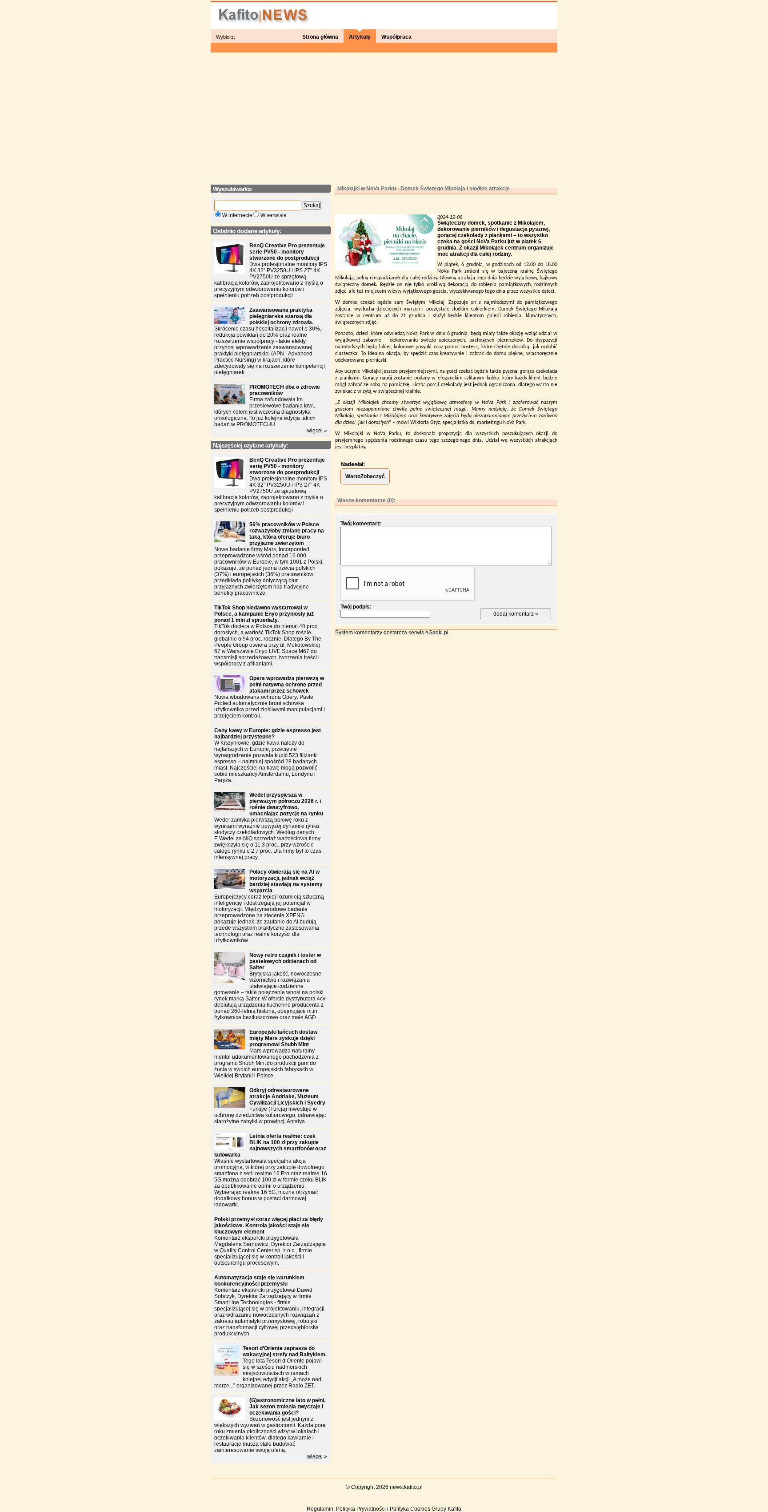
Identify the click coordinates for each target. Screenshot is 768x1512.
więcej (315, 430)
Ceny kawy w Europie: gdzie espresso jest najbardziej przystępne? (267, 733)
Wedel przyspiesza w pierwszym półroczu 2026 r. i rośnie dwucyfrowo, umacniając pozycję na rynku (286, 804)
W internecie (237, 215)
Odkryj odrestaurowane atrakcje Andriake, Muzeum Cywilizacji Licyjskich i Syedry (287, 1096)
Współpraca (396, 37)
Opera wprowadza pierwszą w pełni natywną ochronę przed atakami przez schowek (286, 684)
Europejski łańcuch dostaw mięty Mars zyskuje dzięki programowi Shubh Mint (283, 1038)
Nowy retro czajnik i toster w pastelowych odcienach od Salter (285, 961)
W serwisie (273, 215)
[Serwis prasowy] (384, 14)
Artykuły (360, 37)
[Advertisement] (384, 115)
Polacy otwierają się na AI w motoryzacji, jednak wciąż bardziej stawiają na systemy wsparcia (286, 881)
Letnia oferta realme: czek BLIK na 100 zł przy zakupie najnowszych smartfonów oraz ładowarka (270, 1145)
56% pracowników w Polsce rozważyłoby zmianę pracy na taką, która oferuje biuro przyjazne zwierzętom (286, 533)
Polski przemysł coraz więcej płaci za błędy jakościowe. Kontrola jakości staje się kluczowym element (268, 1225)
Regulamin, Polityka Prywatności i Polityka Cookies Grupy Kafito (384, 1509)
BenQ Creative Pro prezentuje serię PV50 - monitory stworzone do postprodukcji (287, 251)
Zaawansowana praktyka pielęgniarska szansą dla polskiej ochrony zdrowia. (281, 316)
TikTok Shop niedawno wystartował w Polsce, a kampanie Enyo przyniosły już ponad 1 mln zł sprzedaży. (264, 614)
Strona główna (320, 37)
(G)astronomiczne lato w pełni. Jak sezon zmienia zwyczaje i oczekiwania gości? (287, 1406)
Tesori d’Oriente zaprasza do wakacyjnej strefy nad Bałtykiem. (285, 1351)
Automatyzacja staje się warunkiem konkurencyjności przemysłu (259, 1280)
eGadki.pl (436, 632)
